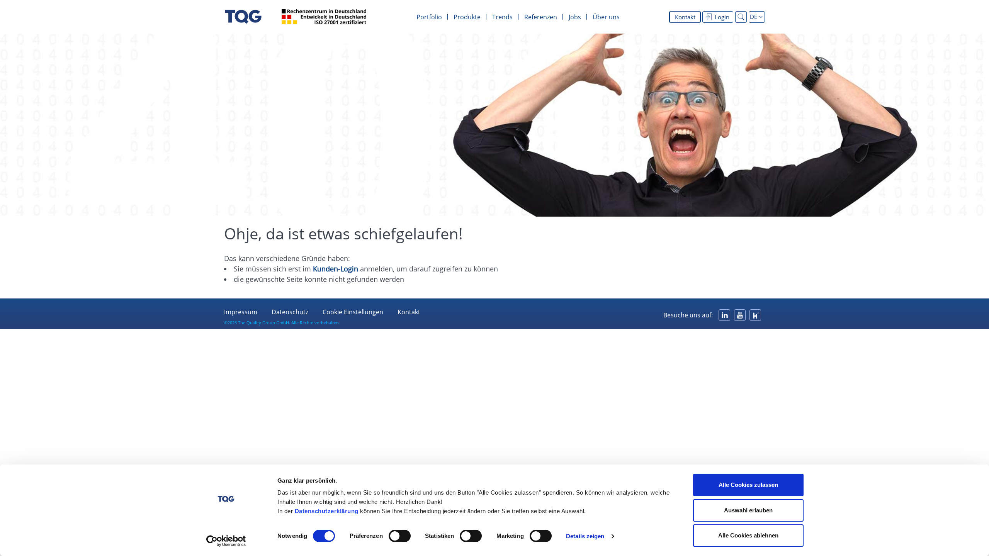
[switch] (400, 536)
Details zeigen (585, 536)
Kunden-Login (335, 268)
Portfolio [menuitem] (429, 17)
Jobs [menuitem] (575, 17)
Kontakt (685, 17)
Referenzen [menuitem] (540, 17)
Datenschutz (290, 312)
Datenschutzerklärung (327, 511)
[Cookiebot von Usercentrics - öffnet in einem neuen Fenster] (226, 541)
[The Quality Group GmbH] (243, 17)
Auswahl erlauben (748, 510)
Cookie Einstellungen (353, 312)
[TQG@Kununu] (755, 315)
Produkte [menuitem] (467, 17)
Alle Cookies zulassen (748, 484)
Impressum (240, 312)
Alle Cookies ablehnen (748, 535)
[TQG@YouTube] (740, 315)
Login (722, 17)
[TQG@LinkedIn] (724, 315)
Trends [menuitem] (502, 17)
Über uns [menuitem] (606, 17)
